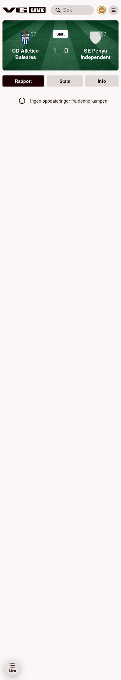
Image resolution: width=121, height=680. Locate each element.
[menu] (114, 10)
